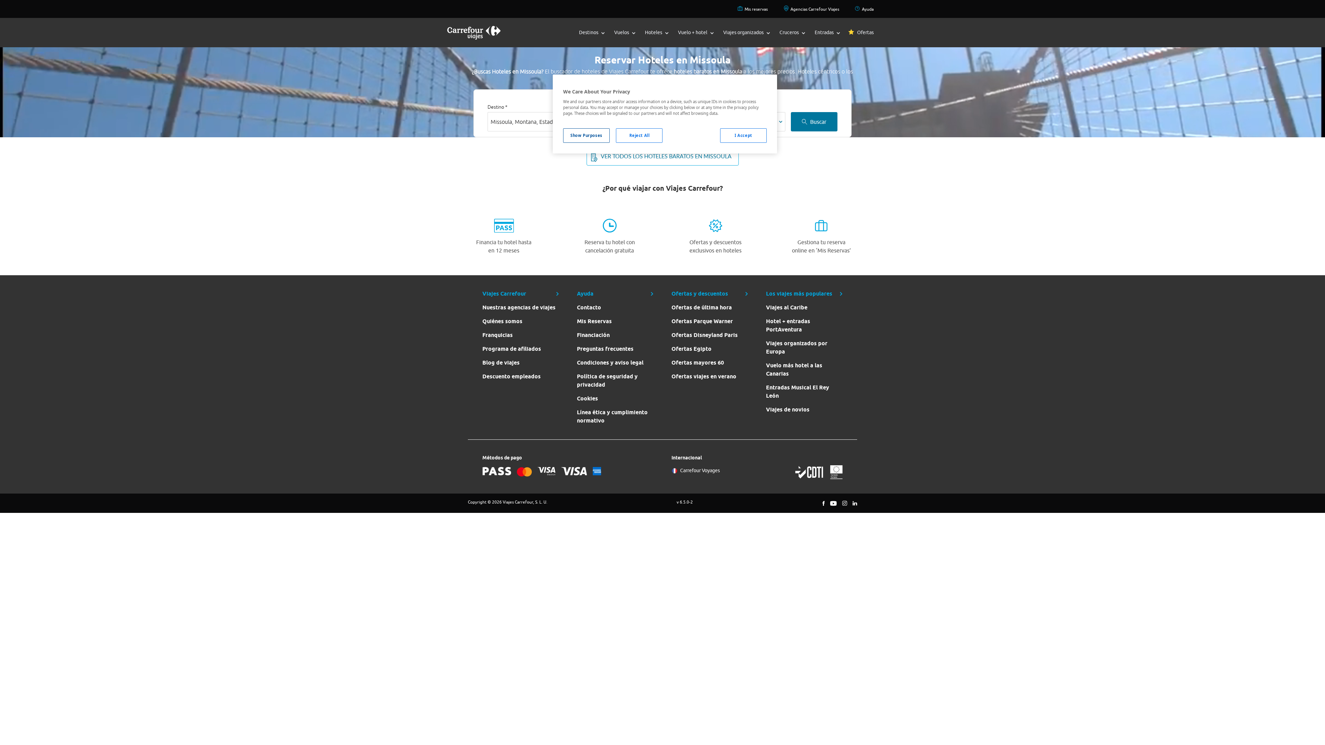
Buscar (818, 122)
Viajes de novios (787, 409)
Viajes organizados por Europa (796, 347)
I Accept (743, 135)
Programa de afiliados (511, 349)
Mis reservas (756, 9)
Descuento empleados (511, 376)
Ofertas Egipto (691, 349)
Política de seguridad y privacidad (607, 380)
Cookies (587, 398)
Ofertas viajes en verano (703, 376)
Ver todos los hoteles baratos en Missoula (666, 156)
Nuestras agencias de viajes (519, 307)
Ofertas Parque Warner (702, 321)
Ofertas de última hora (701, 307)
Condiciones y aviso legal (610, 362)
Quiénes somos (502, 321)
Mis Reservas (594, 321)
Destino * (498, 107)
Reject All (639, 135)
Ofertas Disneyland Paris (704, 335)
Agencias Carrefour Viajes (815, 9)
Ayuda (868, 9)
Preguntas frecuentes (605, 349)
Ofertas (865, 32)
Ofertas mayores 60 (697, 362)
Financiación (593, 335)
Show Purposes (586, 135)
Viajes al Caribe (786, 307)
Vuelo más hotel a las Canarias (794, 369)
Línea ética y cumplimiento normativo (612, 416)
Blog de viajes (501, 362)
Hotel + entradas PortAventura (788, 325)
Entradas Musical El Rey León (797, 391)
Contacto (589, 307)
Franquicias (497, 335)
